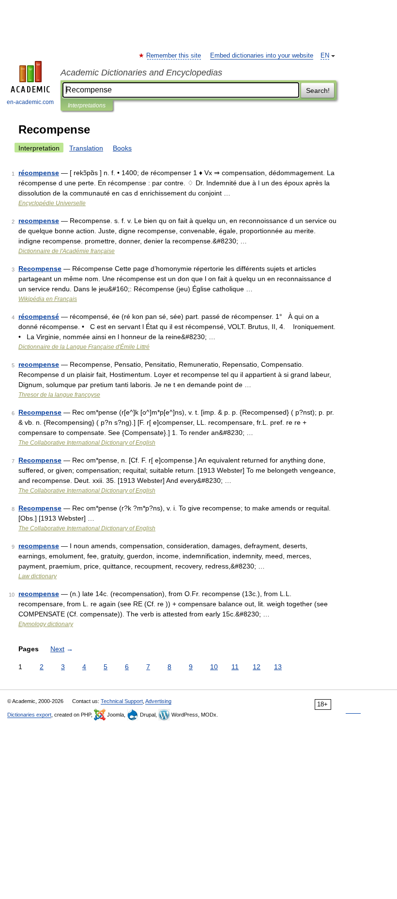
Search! (318, 90)
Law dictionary (37, 576)
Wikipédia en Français (47, 299)
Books (122, 148)
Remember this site (174, 55)
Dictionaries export (29, 715)
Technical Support (122, 701)
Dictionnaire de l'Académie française (66, 251)
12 (256, 667)
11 (235, 667)
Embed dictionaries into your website (261, 55)
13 (278, 667)
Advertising (158, 701)
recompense (38, 221)
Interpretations (87, 105)
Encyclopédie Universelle (52, 203)
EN (325, 55)
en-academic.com (30, 102)
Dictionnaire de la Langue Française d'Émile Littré (84, 347)
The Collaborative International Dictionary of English (86, 442)
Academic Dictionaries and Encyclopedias (141, 72)
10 (214, 667)
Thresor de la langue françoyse (59, 394)
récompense (38, 173)
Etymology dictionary (45, 624)
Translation (86, 148)
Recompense (39, 268)
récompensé (38, 316)
